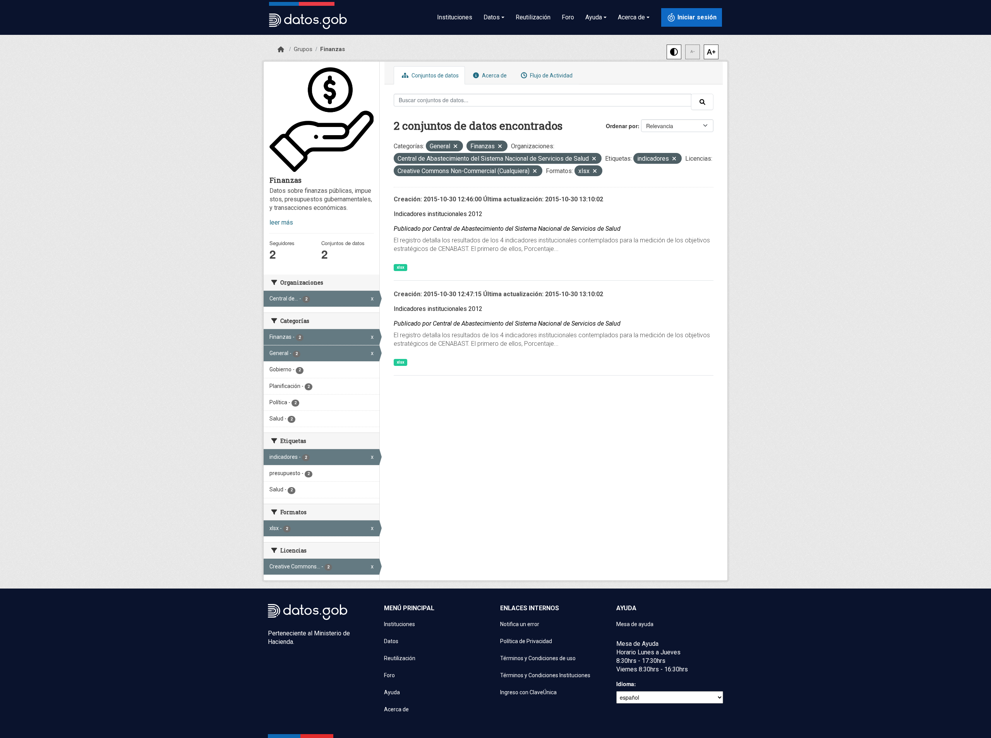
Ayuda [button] (593, 17)
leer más (281, 222)
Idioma (625, 684)
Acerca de (494, 75)
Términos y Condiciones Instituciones (545, 675)
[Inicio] (281, 49)
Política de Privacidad (526, 641)
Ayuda (392, 692)
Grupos (303, 49)
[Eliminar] (455, 146)
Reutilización (533, 17)
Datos (391, 641)
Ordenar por (622, 126)
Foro (568, 17)
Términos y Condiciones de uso (538, 658)
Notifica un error (519, 624)
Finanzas (332, 49)
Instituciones (454, 17)
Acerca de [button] (631, 17)
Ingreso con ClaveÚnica (528, 692)
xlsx (400, 267)
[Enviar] (702, 102)
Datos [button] (491, 17)
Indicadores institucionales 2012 (438, 214)
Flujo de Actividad (551, 75)
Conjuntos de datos (434, 75)
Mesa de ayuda (634, 624)
